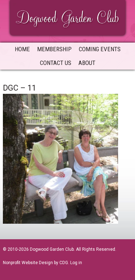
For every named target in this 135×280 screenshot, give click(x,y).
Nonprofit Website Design (28, 262)
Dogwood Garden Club (68, 17)
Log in (76, 262)
